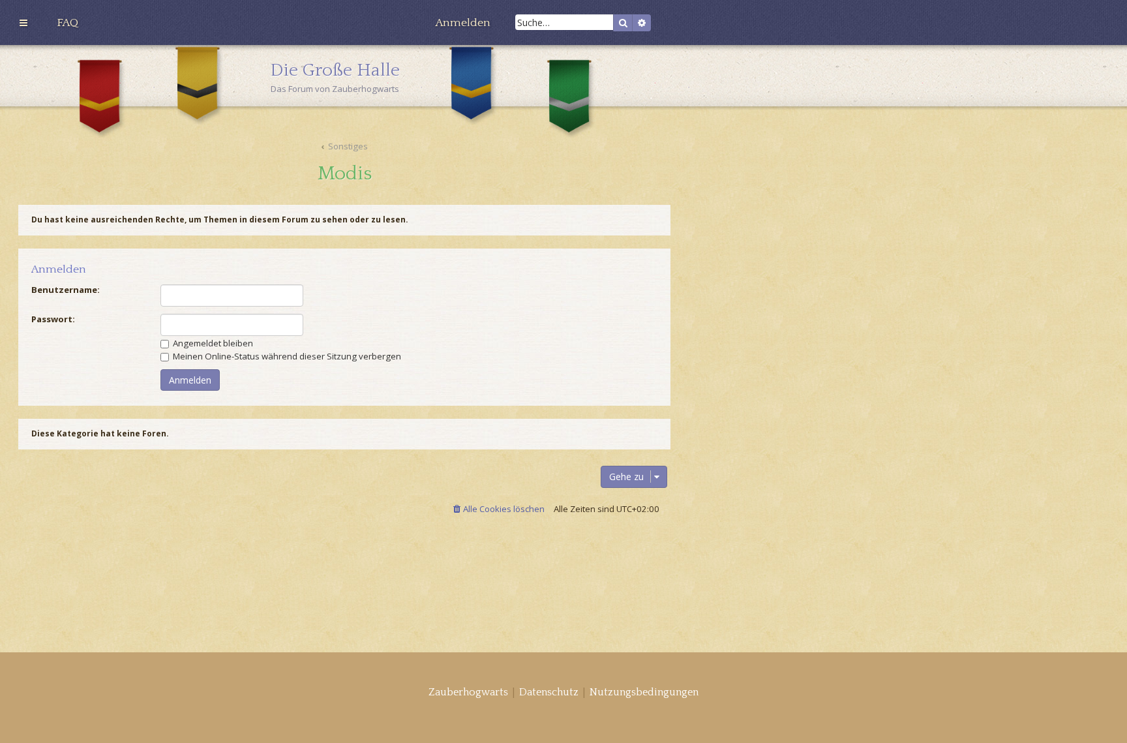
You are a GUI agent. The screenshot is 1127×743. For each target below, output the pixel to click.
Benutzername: (65, 290)
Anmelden (58, 269)
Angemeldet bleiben (212, 343)
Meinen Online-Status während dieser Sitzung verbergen (286, 356)
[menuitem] (67, 23)
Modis (345, 174)
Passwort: (53, 319)
